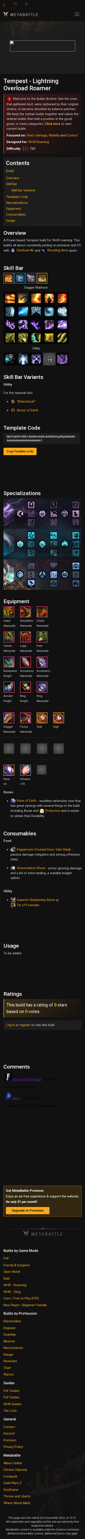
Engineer (9, 1328)
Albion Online (12, 1463)
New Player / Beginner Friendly (25, 1305)
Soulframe (11, 1490)
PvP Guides (11, 1397)
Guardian (9, 1334)
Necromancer (13, 1348)
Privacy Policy (13, 1447)
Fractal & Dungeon (16, 1265)
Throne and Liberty (16, 1496)
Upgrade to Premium (28, 1210)
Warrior (8, 1374)
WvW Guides (12, 1404)
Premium (9, 1440)
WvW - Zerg (11, 1292)
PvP (6, 1258)
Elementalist (12, 1321)
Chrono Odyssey (15, 1470)
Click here (52, 124)
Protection (52, 811)
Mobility (54, 135)
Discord (8, 1433)
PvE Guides (11, 1391)
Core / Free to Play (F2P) (21, 1298)
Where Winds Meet (16, 1503)
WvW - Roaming (14, 1285)
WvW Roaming (38, 142)
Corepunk (10, 1476)
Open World (11, 1272)
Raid (6, 1278)
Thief (7, 1368)
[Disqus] (42, 1126)
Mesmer (9, 1341)
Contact (9, 1427)
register (25, 1025)
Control (72, 135)
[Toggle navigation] (77, 14)
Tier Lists (10, 1411)
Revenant (10, 1361)
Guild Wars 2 (12, 1483)
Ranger (8, 1355)
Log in (10, 1025)
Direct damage (37, 135)
